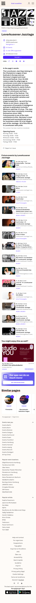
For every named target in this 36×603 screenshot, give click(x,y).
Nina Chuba (6, 517)
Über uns (18, 554)
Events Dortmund (8, 435)
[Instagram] (12, 61)
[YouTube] (20, 61)
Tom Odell (5, 530)
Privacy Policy (18, 568)
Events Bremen (7, 430)
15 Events (9, 47)
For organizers (18, 540)
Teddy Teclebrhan (8, 512)
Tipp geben (18, 546)
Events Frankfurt (7, 440)
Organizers (16, 417)
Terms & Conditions (18, 577)
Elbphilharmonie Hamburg (11, 462)
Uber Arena (6, 467)
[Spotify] (23, 61)
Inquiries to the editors (18, 549)
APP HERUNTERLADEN (22, 383)
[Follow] (12, 397)
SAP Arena (5, 489)
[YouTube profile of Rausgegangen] (21, 583)
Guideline (18, 563)
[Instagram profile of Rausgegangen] (14, 583)
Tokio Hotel (6, 527)
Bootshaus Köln (7, 475)
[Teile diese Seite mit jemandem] (31, 11)
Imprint (18, 566)
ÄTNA (4, 520)
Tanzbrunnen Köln (8, 465)
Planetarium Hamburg (9, 472)
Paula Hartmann (7, 525)
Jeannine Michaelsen (9, 503)
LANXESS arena (7, 484)
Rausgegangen (6, 417)
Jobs (18, 551)
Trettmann (5, 522)
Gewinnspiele (18, 560)
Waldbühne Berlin (8, 480)
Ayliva (4, 507)
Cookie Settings (18, 574)
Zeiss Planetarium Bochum (11, 477)
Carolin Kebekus (7, 515)
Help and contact (18, 537)
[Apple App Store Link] (11, 592)
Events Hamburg (7, 442)
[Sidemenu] (33, 3)
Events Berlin (6, 425)
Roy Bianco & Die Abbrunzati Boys (13, 510)
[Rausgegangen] (3, 3)
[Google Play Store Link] (24, 592)
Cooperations (18, 543)
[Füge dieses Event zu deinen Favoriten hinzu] (12, 175)
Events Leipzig (7, 447)
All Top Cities (6, 454)
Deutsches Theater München (12, 470)
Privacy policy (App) (18, 571)
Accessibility (18, 557)
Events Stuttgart (7, 452)
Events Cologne (7, 432)
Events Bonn (6, 427)
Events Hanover (7, 445)
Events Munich (7, 450)
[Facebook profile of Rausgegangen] (18, 583)
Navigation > (10, 44)
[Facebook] (16, 61)
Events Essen (6, 437)
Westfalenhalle (7, 492)
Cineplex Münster (8, 487)
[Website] (9, 61)
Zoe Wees (5, 505)
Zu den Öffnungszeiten (13, 50)
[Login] (29, 3)
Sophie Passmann (8, 500)
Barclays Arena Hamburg (10, 482)
